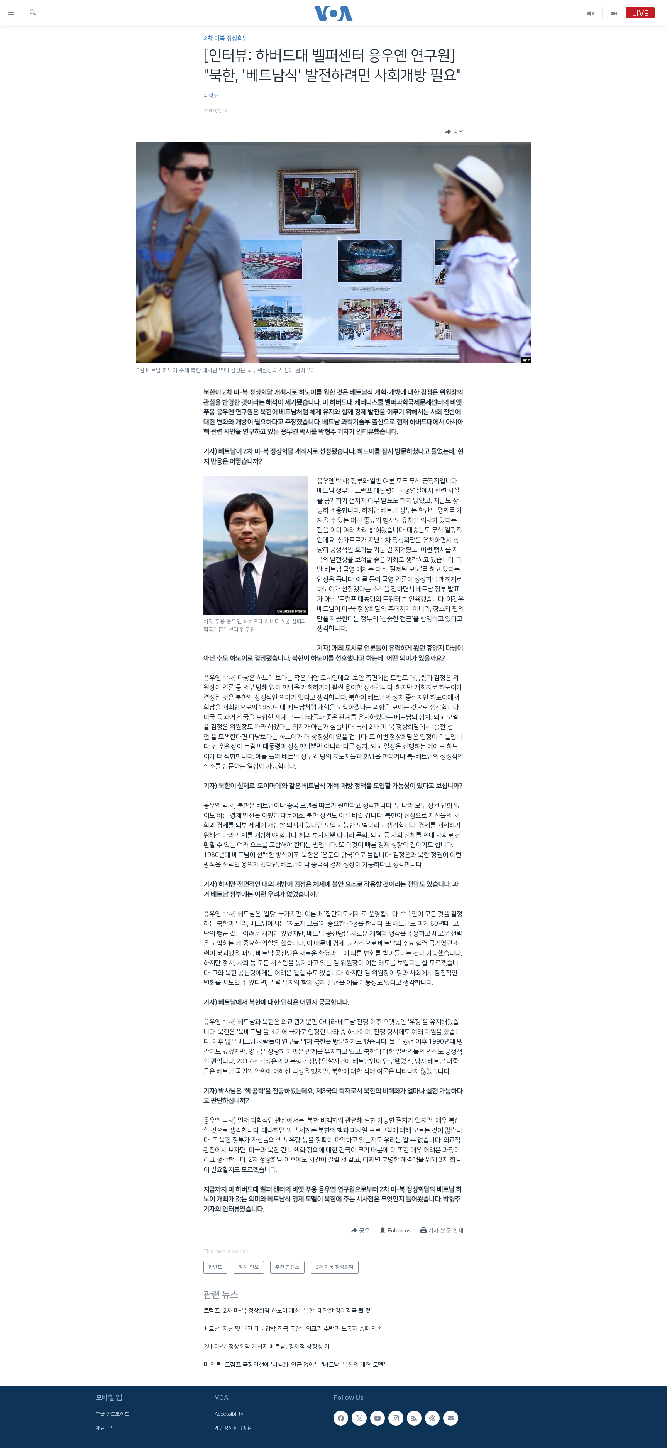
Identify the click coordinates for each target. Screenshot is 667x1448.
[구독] (450, 1418)
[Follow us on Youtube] (377, 1418)
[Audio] (591, 13)
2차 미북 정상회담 (225, 38)
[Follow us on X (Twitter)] (359, 1418)
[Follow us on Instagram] (395, 1418)
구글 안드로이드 (112, 1414)
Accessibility (229, 1414)
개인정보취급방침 (233, 1428)
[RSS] (414, 1418)
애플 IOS (105, 1428)
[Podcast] (432, 1418)
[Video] (614, 13)
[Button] (454, 132)
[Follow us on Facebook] (341, 1418)
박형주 (210, 96)
